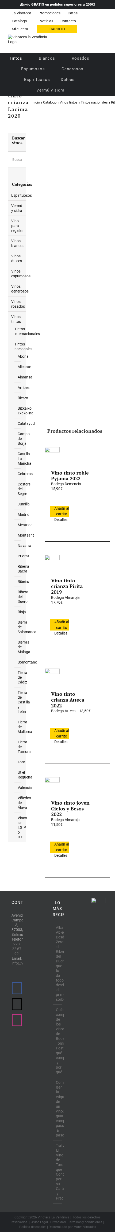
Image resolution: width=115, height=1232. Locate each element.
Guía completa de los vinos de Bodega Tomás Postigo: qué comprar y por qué (58, 1041)
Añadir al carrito (61, 511)
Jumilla (24, 504)
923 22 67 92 (16, 949)
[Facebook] (17, 988)
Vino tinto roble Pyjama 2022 (70, 475)
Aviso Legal (39, 1222)
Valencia (25, 787)
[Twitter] (17, 1004)
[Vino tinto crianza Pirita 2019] (52, 562)
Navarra (24, 545)
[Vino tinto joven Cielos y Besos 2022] (52, 784)
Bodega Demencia (66, 484)
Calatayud (26, 423)
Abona (23, 356)
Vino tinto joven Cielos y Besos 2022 (70, 808)
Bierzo (23, 398)
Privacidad (58, 1222)
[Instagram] (17, 1020)
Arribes (23, 387)
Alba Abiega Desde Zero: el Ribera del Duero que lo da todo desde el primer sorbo (58, 963)
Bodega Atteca (63, 711)
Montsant (26, 535)
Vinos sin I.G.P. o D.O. (22, 827)
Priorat (23, 556)
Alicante (24, 367)
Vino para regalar (17, 226)
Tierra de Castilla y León (24, 702)
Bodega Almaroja (65, 597)
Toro (21, 762)
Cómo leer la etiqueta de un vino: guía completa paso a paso (58, 1108)
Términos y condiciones (85, 1222)
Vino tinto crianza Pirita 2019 (67, 586)
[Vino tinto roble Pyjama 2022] (52, 454)
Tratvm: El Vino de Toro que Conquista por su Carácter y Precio (58, 1171)
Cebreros (25, 474)
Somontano (27, 662)
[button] (77, 90)
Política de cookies (32, 1227)
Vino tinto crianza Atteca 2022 (67, 699)
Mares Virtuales (85, 1227)
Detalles (60, 519)
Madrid (23, 514)
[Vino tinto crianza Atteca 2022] (52, 676)
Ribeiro (23, 581)
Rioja (22, 612)
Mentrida (25, 525)
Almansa (25, 377)
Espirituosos (21, 195)
